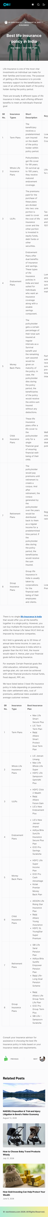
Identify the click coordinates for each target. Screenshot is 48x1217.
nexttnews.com (13, 1212)
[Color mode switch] (32, 4)
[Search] (38, 4)
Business (25, 25)
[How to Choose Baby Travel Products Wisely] (24, 1135)
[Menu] (44, 4)
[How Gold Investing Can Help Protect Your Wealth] (24, 1176)
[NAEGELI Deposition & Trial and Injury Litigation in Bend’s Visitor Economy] (24, 1095)
